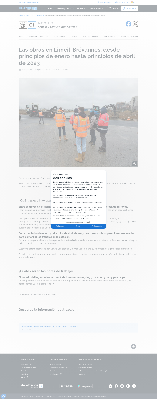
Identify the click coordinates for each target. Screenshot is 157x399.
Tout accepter (97, 226)
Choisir (78, 226)
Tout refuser (60, 226)
